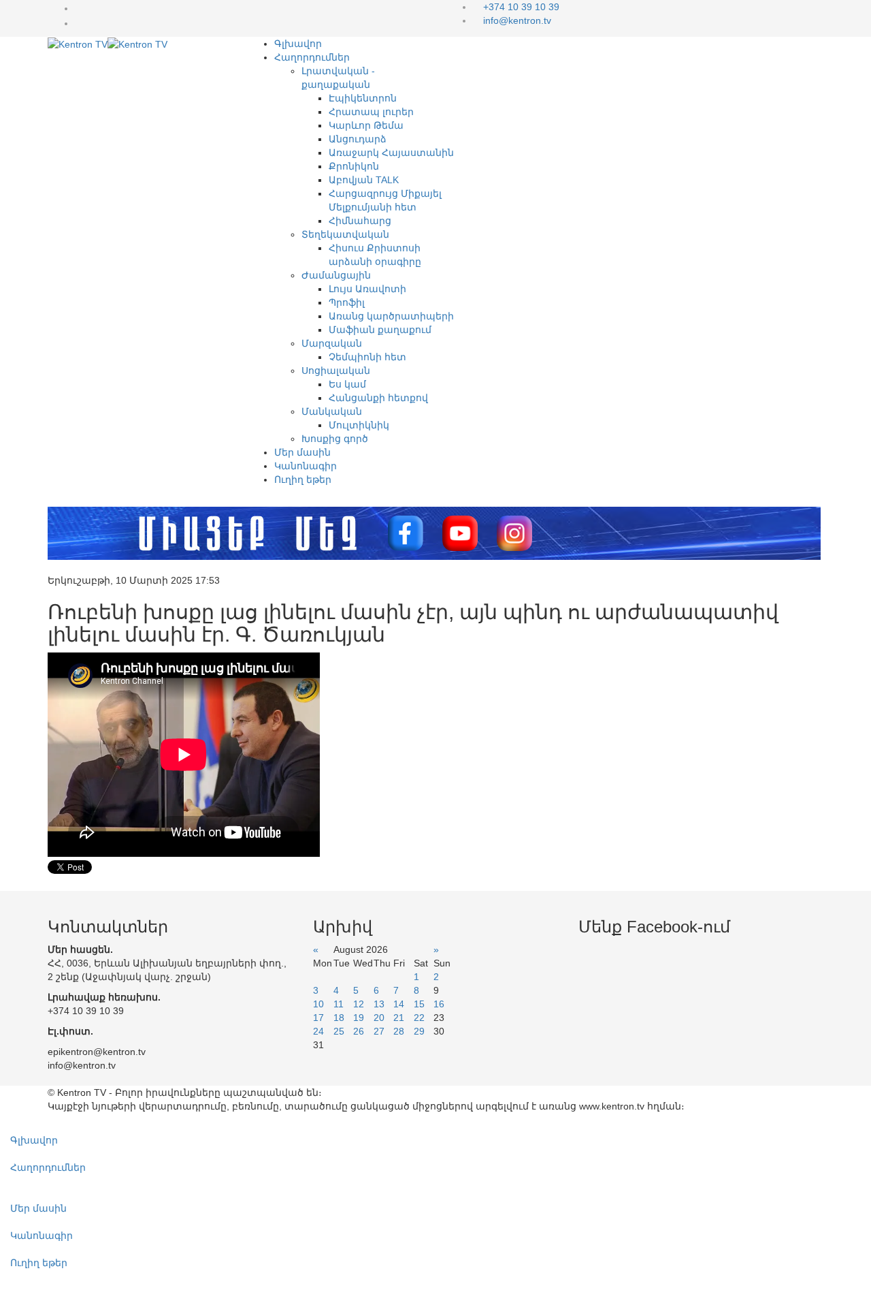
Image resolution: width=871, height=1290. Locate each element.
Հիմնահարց (360, 220)
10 (318, 1003)
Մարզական (331, 343)
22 (419, 1017)
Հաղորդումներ (312, 57)
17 (318, 1017)
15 (419, 1003)
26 (358, 1031)
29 (419, 1031)
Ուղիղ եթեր (302, 479)
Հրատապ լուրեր (371, 111)
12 (358, 1003)
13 (379, 1003)
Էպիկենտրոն (363, 98)
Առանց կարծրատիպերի (391, 316)
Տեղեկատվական (345, 234)
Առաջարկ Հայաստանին (391, 152)
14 (398, 1003)
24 (318, 1031)
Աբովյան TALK (364, 179)
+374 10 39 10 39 (521, 6)
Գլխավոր (298, 43)
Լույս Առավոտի (367, 288)
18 (338, 1017)
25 (338, 1031)
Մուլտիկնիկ (359, 425)
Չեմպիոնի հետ (367, 356)
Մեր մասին (302, 452)
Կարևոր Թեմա (366, 125)
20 (379, 1017)
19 (358, 1017)
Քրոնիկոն (354, 166)
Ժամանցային (336, 275)
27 (379, 1031)
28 (398, 1031)
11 (338, 1003)
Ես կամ (347, 384)
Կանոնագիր (305, 465)
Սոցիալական (335, 370)
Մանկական (331, 411)
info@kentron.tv (517, 20)
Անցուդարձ (358, 138)
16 (438, 1003)
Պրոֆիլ (347, 302)
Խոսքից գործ (334, 438)
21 (398, 1017)
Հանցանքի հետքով (378, 397)
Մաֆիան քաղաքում (380, 329)
